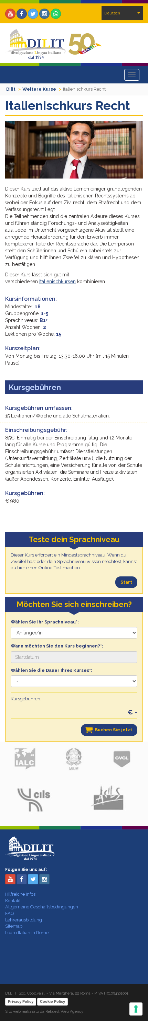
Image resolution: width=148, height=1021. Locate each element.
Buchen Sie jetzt (113, 729)
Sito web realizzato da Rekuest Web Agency (44, 1011)
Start (126, 582)
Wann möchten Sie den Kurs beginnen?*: (57, 646)
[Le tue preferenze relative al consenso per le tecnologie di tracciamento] (135, 1009)
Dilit (10, 89)
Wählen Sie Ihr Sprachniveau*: (45, 621)
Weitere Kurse (39, 89)
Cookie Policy (52, 1001)
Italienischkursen (57, 281)
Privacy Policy (20, 1001)
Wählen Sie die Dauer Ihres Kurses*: (51, 670)
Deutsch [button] (112, 13)
